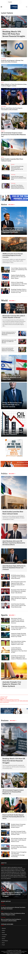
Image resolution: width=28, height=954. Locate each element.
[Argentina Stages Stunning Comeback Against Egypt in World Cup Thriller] (5, 635)
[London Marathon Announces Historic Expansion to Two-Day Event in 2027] (5, 650)
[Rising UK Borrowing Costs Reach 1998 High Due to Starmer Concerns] (14, 395)
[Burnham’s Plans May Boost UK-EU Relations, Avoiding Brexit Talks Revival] (5, 591)
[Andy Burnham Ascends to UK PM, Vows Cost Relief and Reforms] (22, 341)
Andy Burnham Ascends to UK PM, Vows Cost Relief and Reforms (9, 341)
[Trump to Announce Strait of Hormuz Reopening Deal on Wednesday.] (22, 333)
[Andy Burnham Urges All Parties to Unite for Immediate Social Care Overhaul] (14, 556)
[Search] (26, 7)
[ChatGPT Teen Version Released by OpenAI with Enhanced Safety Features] (6, 185)
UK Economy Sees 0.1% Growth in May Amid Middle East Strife (18, 847)
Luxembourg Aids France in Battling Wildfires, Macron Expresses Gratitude (13, 230)
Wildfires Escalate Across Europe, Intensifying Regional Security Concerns (13, 255)
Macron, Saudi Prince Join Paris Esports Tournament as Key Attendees (11, 920)
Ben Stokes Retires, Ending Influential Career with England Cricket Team (18, 643)
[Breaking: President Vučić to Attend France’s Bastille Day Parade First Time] (5, 291)
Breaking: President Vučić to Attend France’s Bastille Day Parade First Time (19, 291)
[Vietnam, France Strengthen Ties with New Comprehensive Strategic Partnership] (5, 854)
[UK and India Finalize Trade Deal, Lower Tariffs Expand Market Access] (5, 840)
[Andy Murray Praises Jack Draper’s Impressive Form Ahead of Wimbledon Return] (5, 657)
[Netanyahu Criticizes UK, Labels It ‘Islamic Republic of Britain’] (14, 308)
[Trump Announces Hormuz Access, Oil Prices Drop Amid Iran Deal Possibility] (14, 423)
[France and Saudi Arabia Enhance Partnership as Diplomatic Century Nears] (22, 349)
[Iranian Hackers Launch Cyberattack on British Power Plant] (6, 177)
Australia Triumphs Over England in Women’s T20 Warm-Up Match (12, 684)
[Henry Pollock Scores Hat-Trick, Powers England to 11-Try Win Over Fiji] (5, 628)
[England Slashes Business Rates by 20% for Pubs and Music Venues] (5, 277)
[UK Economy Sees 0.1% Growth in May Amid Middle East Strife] (5, 847)
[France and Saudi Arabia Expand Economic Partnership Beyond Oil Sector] (6, 167)
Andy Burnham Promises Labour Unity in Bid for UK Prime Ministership (18, 605)
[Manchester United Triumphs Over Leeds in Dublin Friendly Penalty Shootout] (5, 621)
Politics (3, 930)
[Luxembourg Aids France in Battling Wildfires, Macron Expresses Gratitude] (14, 221)
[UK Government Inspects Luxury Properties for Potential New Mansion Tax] (14, 121)
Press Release (5, 940)
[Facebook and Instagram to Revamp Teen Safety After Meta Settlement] (14, 48)
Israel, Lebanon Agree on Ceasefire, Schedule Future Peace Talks (12, 377)
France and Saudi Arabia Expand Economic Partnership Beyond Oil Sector (13, 816)
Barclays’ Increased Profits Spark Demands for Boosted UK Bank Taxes (18, 833)
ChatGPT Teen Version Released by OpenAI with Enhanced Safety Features (17, 187)
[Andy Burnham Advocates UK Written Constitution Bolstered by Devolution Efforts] (14, 531)
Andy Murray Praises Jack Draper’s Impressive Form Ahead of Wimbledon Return (19, 657)
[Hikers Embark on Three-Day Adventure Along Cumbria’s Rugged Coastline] (14, 72)
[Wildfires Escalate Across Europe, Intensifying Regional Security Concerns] (14, 244)
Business (4, 721)
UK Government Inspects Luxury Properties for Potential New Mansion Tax (13, 134)
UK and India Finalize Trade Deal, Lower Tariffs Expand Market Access (18, 840)
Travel (3, 944)
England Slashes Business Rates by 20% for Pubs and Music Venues (18, 277)
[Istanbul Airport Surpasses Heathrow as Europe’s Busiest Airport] (5, 826)
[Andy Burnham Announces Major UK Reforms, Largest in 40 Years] (5, 598)
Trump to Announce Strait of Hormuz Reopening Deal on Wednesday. (9, 333)
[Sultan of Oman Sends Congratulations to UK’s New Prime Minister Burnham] (5, 284)
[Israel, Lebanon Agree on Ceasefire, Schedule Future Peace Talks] (14, 368)
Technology (4, 934)
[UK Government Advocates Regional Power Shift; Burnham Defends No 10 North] (5, 584)
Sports (4, 615)
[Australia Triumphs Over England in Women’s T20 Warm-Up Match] (14, 675)
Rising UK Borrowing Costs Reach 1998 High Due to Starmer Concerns (12, 405)
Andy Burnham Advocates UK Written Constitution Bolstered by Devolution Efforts (14, 542)
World (3, 942)
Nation (3, 932)
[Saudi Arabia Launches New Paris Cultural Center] (14, 147)
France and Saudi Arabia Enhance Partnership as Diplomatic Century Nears (8, 349)
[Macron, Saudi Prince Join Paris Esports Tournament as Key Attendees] (14, 96)
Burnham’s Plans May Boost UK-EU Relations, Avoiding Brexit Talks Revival (18, 591)
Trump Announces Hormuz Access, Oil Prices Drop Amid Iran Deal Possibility (13, 432)
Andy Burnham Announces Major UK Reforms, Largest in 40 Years (19, 598)
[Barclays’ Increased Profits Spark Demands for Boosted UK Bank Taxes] (5, 833)
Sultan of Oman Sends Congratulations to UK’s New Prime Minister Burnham (19, 284)
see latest (11, 204)
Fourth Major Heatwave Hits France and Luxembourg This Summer (19, 269)
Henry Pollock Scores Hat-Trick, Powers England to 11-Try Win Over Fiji (19, 628)
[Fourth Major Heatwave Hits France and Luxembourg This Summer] (5, 269)
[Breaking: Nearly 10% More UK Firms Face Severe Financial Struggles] (14, 27)
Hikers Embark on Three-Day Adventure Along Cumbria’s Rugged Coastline (13, 914)
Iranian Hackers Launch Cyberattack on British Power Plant (18, 178)
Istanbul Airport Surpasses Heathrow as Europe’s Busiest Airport (18, 826)
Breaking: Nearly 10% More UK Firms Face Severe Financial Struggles (14, 34)
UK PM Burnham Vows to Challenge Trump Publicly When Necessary (18, 577)
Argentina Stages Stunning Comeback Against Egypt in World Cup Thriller (18, 635)
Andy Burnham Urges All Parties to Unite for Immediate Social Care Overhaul (14, 567)
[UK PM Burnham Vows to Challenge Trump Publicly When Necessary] (5, 577)
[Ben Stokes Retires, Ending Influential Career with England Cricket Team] (5, 643)
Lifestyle (4, 936)
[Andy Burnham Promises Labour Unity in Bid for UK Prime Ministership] (5, 605)
